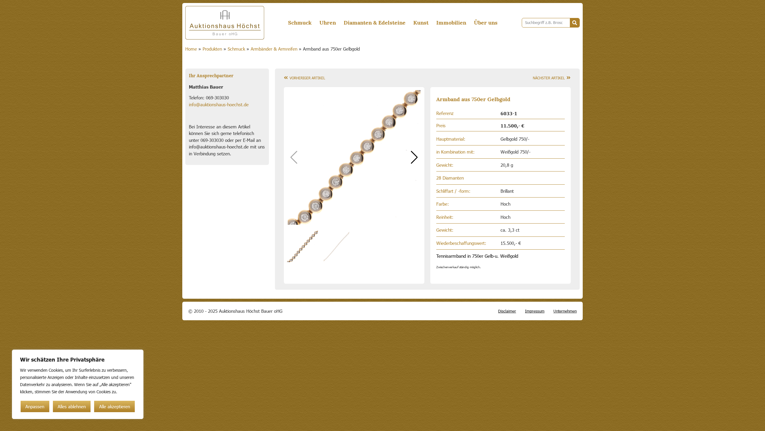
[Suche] (574, 22)
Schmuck (300, 22)
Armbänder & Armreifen (274, 49)
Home (191, 49)
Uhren (327, 22)
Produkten (212, 49)
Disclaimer (507, 311)
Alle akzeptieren (114, 406)
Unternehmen (565, 311)
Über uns (486, 22)
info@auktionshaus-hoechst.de (219, 104)
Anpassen (34, 406)
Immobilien (451, 22)
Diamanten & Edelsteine (375, 22)
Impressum (534, 311)
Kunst (421, 22)
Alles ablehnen (72, 406)
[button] (414, 157)
